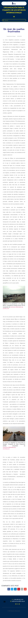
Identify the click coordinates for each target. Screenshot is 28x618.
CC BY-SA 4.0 (6, 449)
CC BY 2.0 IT (6, 308)
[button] (14, 16)
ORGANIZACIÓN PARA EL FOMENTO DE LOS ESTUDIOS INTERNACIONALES (14, 10)
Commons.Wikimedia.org (16, 307)
